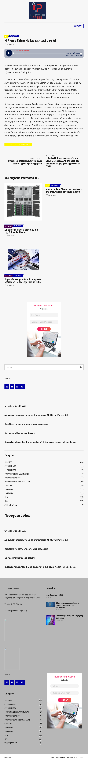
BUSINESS (8, 226)
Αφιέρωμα (8, 489)
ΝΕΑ (6, 36)
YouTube (22, 386)
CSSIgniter (61, 757)
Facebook (12, 386)
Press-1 (7, 757)
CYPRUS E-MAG (10, 466)
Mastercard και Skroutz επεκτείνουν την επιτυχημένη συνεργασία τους (64, 190)
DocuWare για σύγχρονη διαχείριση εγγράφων (26, 424)
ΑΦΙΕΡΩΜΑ (8, 493)
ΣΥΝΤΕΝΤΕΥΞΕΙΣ (10, 505)
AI (6, 145)
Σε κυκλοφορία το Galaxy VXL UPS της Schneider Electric (21, 231)
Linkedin (6, 386)
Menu (78, 26)
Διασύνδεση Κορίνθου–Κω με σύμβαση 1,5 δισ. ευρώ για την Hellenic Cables (40, 442)
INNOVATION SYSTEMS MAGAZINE (17, 482)
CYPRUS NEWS (10, 470)
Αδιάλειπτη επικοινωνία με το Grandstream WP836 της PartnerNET (36, 415)
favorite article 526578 (15, 406)
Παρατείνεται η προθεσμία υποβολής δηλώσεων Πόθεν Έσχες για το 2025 (22, 280)
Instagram (17, 386)
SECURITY (8, 485)
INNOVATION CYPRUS (12, 478)
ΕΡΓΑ (6, 497)
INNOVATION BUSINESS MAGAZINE (17, 474)
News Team (11, 44)
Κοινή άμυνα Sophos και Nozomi (19, 433)
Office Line (13, 145)
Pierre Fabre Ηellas (25, 145)
